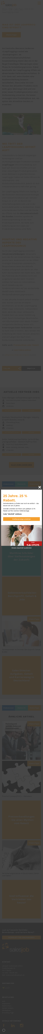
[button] (4, 1030)
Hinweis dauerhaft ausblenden (21, 548)
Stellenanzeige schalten (21, 519)
